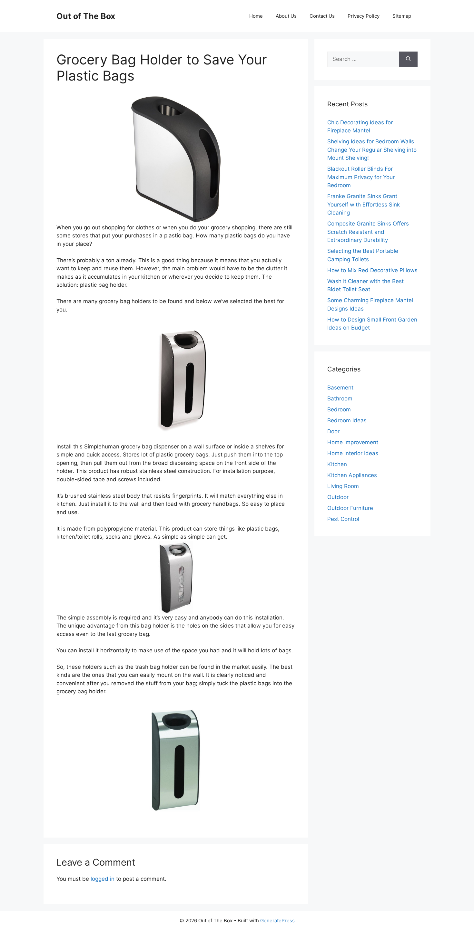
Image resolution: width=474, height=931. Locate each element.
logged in (102, 879)
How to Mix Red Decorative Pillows (372, 270)
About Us (286, 16)
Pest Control (343, 519)
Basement (340, 387)
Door (333, 431)
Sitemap (401, 16)
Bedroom (339, 409)
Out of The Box (85, 16)
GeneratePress (277, 920)
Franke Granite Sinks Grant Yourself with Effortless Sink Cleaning (363, 204)
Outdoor (338, 497)
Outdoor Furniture (350, 508)
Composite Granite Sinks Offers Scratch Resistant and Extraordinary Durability (368, 231)
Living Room (343, 486)
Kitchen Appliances (352, 475)
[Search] (408, 59)
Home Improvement (352, 442)
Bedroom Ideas (347, 420)
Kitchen (337, 464)
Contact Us (322, 16)
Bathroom (339, 398)
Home (256, 16)
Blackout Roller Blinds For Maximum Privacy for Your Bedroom (361, 177)
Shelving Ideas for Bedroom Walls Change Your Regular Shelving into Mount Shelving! (372, 149)
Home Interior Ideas (352, 453)
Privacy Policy (364, 16)
